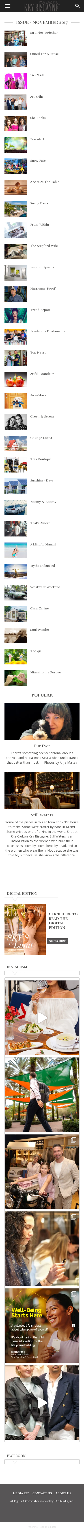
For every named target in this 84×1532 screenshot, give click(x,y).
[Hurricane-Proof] (15, 294)
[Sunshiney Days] (15, 486)
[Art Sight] (15, 102)
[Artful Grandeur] (15, 379)
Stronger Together (44, 33)
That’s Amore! (40, 523)
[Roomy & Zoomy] (15, 507)
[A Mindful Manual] (15, 550)
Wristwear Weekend (45, 587)
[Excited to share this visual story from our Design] (42, 1248)
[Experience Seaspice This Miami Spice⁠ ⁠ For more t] (42, 1017)
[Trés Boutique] (15, 465)
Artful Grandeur (42, 374)
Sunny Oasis (39, 203)
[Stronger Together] (15, 38)
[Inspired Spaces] (15, 273)
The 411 (35, 651)
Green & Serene (42, 416)
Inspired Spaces (42, 267)
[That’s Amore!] (15, 528)
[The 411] (15, 656)
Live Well (37, 75)
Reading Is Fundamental (48, 331)
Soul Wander (39, 630)
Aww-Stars (38, 395)
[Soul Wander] (15, 635)
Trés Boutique (41, 459)
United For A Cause (44, 54)
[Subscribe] (57, 941)
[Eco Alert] (15, 145)
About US (63, 1493)
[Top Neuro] (15, 358)
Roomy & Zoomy (43, 502)
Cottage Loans (41, 438)
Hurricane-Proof (42, 288)
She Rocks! (38, 118)
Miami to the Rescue (45, 672)
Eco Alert (37, 139)
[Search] (77, 6)
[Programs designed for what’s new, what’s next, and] (42, 1094)
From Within (39, 224)
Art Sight (36, 97)
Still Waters (42, 815)
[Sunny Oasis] (15, 209)
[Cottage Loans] (15, 443)
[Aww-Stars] (15, 401)
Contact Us (42, 1493)
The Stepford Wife (44, 246)
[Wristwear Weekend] (15, 592)
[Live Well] (15, 81)
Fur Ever (42, 745)
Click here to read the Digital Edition (63, 921)
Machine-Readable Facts (42, 1526)
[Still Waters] (42, 790)
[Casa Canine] (15, 614)
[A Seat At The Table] (15, 187)
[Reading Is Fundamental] (15, 337)
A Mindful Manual (43, 544)
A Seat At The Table (44, 182)
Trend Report (40, 310)
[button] (7, 6)
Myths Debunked (42, 566)
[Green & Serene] (15, 422)
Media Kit (21, 1493)
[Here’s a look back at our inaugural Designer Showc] (42, 1402)
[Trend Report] (15, 315)
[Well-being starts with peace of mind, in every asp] (42, 1325)
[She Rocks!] (15, 123)
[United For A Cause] (15, 59)
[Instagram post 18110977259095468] (42, 1171)
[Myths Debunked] (15, 571)
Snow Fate (38, 161)
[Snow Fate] (15, 166)
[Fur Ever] (42, 721)
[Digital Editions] (25, 954)
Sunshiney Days (41, 480)
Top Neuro (38, 352)
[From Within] (15, 230)
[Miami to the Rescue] (15, 678)
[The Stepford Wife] (15, 251)
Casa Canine (39, 608)
